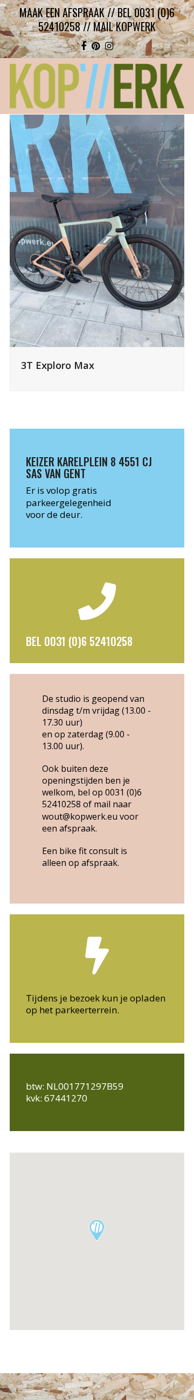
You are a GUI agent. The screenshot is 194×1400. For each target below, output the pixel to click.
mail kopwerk (124, 26)
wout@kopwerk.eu (79, 816)
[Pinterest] (96, 46)
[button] (97, 1230)
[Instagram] (109, 46)
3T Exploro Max (57, 365)
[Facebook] (83, 46)
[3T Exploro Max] (97, 229)
